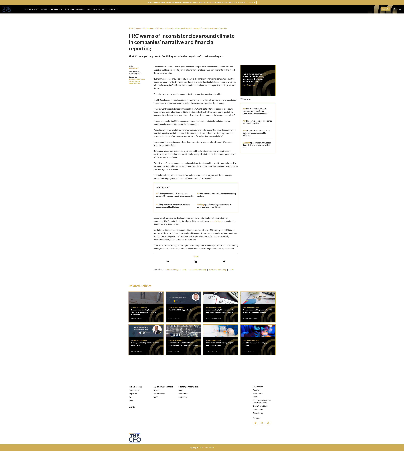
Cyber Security (159, 394)
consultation (215, 221)
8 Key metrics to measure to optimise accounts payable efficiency (173, 205)
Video (255, 397)
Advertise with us (110, 9)
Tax (130, 397)
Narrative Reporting (217, 269)
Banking (246, 143)
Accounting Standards (137, 79)
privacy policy (240, 2)
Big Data (157, 390)
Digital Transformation (51, 9)
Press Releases (93, 9)
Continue (252, 2)
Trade (131, 401)
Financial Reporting (198, 269)
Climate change (134, 81)
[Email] (167, 261)
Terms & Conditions (260, 406)
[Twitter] (224, 261)
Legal (180, 390)
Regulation (133, 394)
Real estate (182, 397)
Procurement (183, 394)
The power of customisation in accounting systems (257, 122)
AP (244, 109)
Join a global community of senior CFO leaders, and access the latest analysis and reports (258, 81)
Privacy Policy (258, 410)
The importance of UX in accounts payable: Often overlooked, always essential (175, 194)
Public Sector (134, 390)
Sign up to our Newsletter (202, 447)
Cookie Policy (258, 413)
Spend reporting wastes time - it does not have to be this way (214, 205)
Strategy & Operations (75, 9)
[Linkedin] (196, 261)
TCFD (231, 269)
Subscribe (385, 9)
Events (132, 407)
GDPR (156, 397)
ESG (184, 269)
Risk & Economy (31, 9)
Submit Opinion (258, 393)
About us (256, 390)
